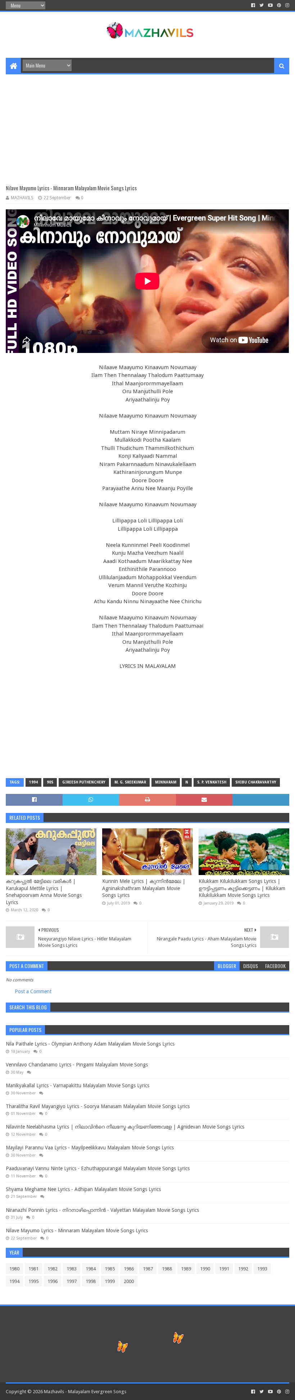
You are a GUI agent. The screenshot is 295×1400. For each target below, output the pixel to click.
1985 (110, 1268)
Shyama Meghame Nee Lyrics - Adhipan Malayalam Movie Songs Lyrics (83, 1189)
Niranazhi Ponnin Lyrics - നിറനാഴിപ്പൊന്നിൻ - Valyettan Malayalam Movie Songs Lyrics (102, 1210)
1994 (33, 782)
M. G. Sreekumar (130, 782)
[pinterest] (279, 5)
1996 (52, 1281)
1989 (186, 1268)
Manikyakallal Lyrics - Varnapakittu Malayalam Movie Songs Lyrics (77, 1085)
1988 (167, 1268)
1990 (205, 1268)
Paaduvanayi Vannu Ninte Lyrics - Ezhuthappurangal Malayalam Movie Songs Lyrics (98, 1168)
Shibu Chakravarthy (255, 782)
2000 (129, 1281)
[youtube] (270, 5)
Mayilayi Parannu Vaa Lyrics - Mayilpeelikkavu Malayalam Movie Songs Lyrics (90, 1147)
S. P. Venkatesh (211, 782)
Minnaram (165, 782)
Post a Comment (33, 991)
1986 (129, 1268)
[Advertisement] (147, 124)
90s (50, 782)
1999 (110, 1281)
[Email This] (204, 800)
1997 (72, 1281)
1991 (224, 1268)
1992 (243, 1268)
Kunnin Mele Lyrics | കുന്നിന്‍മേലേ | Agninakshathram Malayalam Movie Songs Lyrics (143, 888)
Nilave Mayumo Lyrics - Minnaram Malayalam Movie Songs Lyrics (77, 1230)
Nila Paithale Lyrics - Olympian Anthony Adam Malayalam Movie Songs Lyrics (90, 1044)
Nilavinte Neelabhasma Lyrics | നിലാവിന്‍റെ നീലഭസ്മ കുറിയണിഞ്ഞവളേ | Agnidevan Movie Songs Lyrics (125, 1127)
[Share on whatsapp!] (91, 800)
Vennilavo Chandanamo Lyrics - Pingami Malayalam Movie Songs (77, 1065)
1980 (14, 1268)
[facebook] (253, 5)
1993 (262, 1268)
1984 (91, 1268)
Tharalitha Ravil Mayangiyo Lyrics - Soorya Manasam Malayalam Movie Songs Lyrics (98, 1106)
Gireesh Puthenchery (83, 782)
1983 (72, 1268)
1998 (91, 1281)
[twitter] (261, 5)
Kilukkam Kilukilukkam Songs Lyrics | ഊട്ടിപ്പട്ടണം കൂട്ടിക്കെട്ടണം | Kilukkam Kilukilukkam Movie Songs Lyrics (242, 888)
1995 (33, 1281)
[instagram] (286, 5)
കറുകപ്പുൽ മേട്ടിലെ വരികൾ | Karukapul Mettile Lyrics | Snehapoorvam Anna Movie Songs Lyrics (44, 891)
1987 (148, 1268)
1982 (52, 1268)
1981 (33, 1268)
